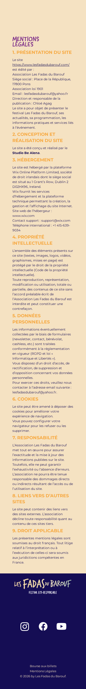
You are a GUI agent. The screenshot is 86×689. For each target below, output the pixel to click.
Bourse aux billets (43, 666)
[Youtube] (61, 626)
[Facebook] (43, 626)
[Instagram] (25, 626)
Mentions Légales (43, 671)
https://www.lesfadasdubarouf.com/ (40, 65)
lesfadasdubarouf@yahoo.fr (46, 94)
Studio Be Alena (26, 153)
